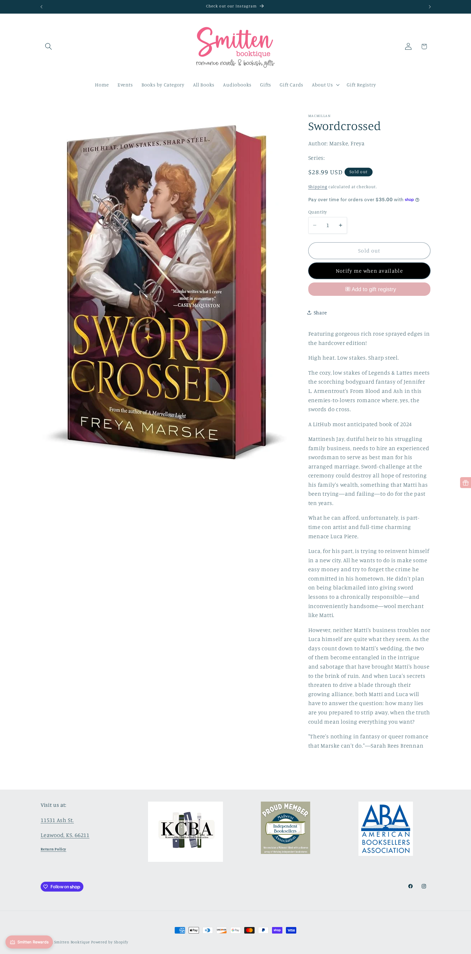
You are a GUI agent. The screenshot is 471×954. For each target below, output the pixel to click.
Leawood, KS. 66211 (65, 835)
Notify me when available (369, 270)
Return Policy (53, 849)
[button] (48, 46)
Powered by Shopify (109, 942)
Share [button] (320, 312)
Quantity (317, 212)
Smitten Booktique (72, 942)
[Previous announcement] (41, 6)
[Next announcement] (430, 6)
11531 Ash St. (57, 820)
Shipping (317, 186)
